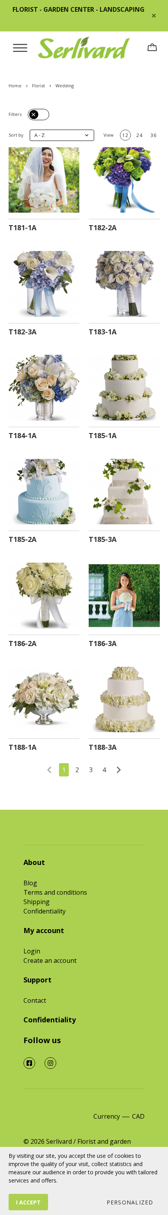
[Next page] (119, 770)
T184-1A (22, 435)
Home (15, 85)
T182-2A (102, 227)
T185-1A (102, 435)
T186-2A (22, 643)
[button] (62, 135)
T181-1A (22, 227)
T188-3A (102, 747)
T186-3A (102, 643)
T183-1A (102, 331)
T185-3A (102, 539)
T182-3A (22, 331)
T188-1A (22, 747)
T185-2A (22, 539)
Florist (38, 85)
